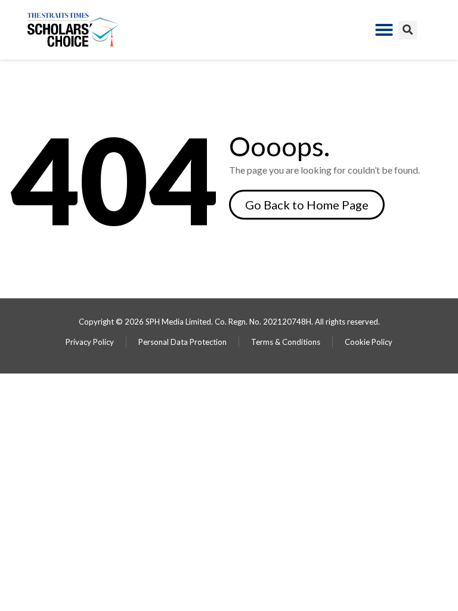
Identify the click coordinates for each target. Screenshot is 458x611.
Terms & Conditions (285, 342)
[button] (384, 30)
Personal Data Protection (182, 342)
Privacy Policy (90, 342)
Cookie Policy (368, 342)
